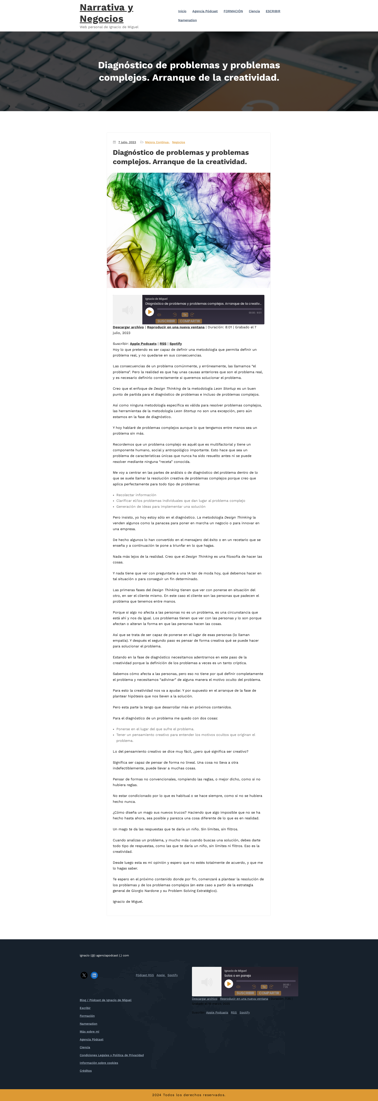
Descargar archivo (128, 327)
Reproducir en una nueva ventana (176, 327)
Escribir (85, 1008)
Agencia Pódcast (205, 11)
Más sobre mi (89, 1031)
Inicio (182, 11)
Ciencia (254, 11)
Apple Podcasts (143, 344)
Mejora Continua (157, 142)
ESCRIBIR (273, 11)
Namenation (187, 20)
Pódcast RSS (145, 975)
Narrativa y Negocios (106, 13)
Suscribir (166, 321)
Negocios (178, 142)
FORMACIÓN (233, 11)
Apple (161, 975)
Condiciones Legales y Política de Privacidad (112, 1055)
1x (185, 315)
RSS (163, 344)
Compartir (190, 321)
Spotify (176, 344)
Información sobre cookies (99, 1063)
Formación (87, 1016)
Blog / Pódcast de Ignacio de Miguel (106, 1000)
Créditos (86, 1070)
